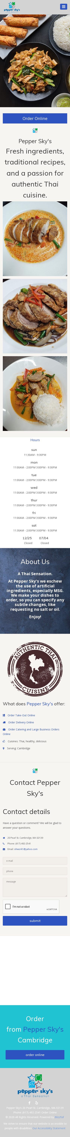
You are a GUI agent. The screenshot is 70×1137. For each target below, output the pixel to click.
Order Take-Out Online (21, 715)
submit (35, 921)
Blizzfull (59, 1117)
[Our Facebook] (29, 1103)
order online (35, 1055)
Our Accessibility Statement (49, 1128)
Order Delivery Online (21, 722)
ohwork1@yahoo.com (26, 849)
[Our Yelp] (36, 1103)
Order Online (35, 118)
